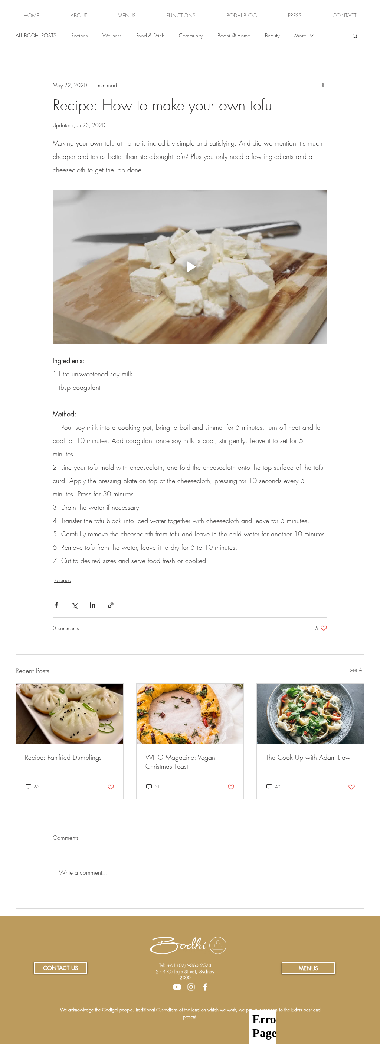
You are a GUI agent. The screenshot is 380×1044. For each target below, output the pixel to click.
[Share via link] (110, 605)
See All (356, 669)
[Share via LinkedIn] (92, 605)
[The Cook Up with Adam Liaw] (310, 714)
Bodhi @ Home (233, 35)
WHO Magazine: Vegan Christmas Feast (180, 762)
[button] (354, 36)
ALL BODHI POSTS (36, 35)
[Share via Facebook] (56, 605)
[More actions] (322, 84)
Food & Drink (150, 35)
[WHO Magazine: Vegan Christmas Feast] (190, 714)
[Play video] (190, 267)
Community (191, 35)
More (300, 35)
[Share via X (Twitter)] (74, 605)
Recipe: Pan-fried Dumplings (63, 757)
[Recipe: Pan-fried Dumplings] (69, 714)
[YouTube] (177, 987)
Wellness (111, 35)
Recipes (79, 35)
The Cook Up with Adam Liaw (308, 757)
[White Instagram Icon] (191, 987)
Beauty (272, 35)
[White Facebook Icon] (205, 987)
